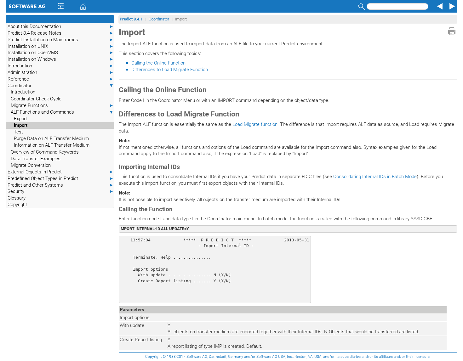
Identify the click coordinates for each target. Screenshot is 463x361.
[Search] (361, 6)
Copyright (17, 204)
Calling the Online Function (158, 63)
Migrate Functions (62, 105)
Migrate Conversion (31, 165)
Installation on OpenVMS (61, 52)
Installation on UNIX (61, 46)
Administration (61, 72)
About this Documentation (61, 26)
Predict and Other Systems (61, 185)
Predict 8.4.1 (131, 19)
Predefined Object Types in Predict (61, 178)
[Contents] (52, 6)
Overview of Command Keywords (45, 152)
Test (18, 132)
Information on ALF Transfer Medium (51, 145)
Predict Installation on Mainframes (61, 39)
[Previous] (439, 6)
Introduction (61, 66)
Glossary (17, 198)
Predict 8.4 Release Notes (61, 33)
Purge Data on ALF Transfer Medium (51, 138)
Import (20, 125)
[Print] (451, 31)
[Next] (451, 6)
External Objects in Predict (61, 172)
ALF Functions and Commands (62, 112)
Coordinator (61, 85)
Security (61, 191)
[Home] (73, 6)
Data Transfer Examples (35, 158)
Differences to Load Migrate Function (169, 69)
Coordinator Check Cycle (36, 99)
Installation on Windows (61, 59)
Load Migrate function (254, 124)
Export (20, 118)
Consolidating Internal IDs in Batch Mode (375, 176)
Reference (61, 79)
